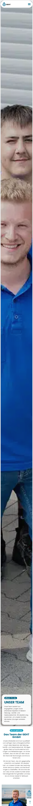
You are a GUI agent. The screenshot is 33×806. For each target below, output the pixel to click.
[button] (29, 4)
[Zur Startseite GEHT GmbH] (6, 4)
